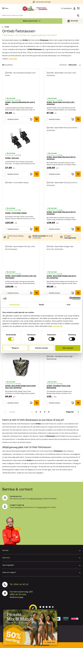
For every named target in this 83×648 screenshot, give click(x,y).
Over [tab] (68, 305)
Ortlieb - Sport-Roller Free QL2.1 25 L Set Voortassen (20, 277)
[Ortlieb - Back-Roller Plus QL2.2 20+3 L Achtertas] (62, 138)
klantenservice (36, 499)
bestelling (18, 507)
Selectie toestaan (41, 348)
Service (5, 550)
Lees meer (13, 59)
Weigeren (15, 348)
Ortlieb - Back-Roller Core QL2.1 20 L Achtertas (61, 103)
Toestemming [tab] (14, 305)
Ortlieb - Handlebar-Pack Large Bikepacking (58, 387)
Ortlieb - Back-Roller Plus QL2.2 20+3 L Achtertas (61, 158)
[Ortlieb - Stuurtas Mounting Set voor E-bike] (20, 83)
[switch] (31, 339)
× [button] (55, 611)
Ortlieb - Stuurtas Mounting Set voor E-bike (20, 103)
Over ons (6, 558)
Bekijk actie (51, 642)
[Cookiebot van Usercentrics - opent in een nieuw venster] (71, 298)
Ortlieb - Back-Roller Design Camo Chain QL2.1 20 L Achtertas (20, 387)
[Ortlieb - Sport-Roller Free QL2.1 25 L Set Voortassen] (20, 257)
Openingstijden (8, 565)
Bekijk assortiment (30, 21)
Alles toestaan (67, 348)
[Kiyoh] (41, 608)
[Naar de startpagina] (34, 8)
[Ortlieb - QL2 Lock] (20, 138)
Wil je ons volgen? (9, 572)
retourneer (42, 507)
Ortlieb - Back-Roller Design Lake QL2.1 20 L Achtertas (61, 277)
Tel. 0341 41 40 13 (19, 584)
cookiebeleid (57, 326)
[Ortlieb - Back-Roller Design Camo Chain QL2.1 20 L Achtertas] (20, 367)
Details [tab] (41, 305)
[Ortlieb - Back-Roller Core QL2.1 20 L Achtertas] (62, 83)
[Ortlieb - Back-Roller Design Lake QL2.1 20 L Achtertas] (62, 257)
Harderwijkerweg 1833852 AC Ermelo (21, 593)
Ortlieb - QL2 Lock (12, 158)
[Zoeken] (78, 15)
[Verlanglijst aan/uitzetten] (31, 119)
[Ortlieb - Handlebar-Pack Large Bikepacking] (62, 367)
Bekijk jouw (16, 597)
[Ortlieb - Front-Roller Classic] (20, 193)
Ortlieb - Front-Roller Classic (16, 213)
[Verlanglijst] (78, 8)
